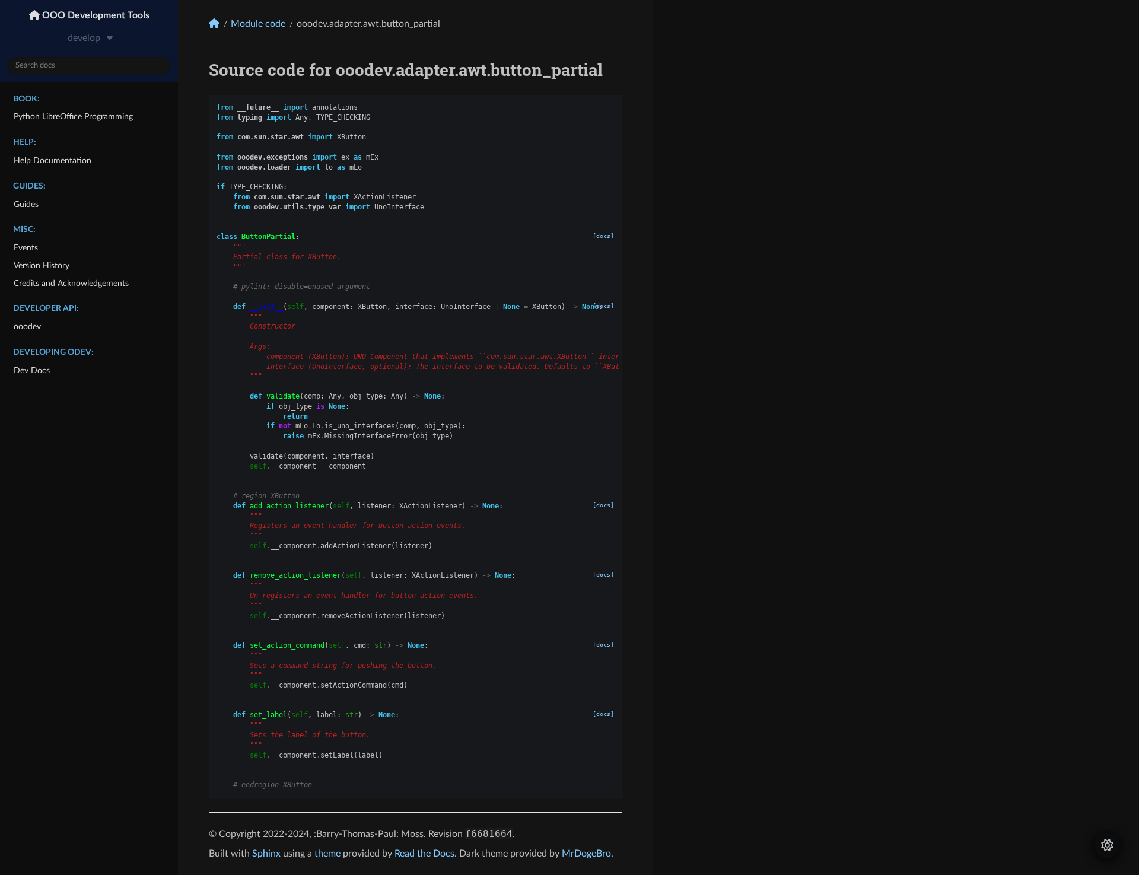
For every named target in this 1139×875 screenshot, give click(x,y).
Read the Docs (424, 853)
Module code (258, 23)
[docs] (603, 236)
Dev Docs (32, 370)
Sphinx (266, 853)
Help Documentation (52, 160)
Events (26, 247)
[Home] (214, 23)
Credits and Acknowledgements (71, 283)
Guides (26, 204)
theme (327, 853)
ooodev (27, 326)
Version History (41, 265)
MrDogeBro (586, 853)
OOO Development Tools (94, 15)
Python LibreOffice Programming (73, 116)
